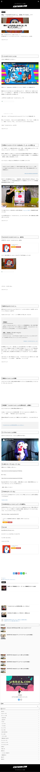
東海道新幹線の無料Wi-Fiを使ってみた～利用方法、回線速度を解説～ (15, 619)
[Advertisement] (20, 47)
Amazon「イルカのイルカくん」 (30, 341)
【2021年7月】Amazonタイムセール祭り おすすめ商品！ (17, 654)
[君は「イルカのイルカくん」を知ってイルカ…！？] (21, 573)
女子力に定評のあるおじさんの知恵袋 (20, 769)
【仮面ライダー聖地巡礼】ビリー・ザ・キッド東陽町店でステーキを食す (21, 586)
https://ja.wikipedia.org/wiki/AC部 (31, 173)
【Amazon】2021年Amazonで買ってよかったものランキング (18, 627)
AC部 (3, 579)
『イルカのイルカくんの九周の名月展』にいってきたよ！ (13, 425)
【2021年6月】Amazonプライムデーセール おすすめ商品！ (18, 661)
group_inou (6, 579)
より (37, 341)
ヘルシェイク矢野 (26, 210)
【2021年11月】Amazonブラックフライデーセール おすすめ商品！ (19, 634)
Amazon (13, 246)
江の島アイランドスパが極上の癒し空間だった (12, 620)
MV (8, 579)
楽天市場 (18, 246)
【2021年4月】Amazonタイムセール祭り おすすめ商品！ (17, 668)
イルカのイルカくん (14, 244)
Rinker (14, 245)
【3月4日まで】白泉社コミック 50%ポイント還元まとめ (18, 613)
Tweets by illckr (4, 499)
